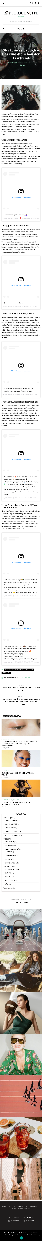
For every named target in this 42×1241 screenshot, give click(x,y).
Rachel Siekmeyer (12, 62)
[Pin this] (24, 65)
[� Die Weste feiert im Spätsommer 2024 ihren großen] (21, 971)
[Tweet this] (21, 65)
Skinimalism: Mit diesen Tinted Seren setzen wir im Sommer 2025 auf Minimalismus (19, 744)
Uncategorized (8, 888)
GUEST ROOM (10, 855)
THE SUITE (34, 62)
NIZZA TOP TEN (10, 880)
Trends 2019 (6, 673)
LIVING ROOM (10, 863)
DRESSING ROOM (7, 800)
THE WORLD (8, 867)
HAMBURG (9, 873)
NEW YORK (9, 877)
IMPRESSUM (34, 1206)
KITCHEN (8, 859)
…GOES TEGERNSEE (12, 832)
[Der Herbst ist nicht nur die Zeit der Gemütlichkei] (21, 930)
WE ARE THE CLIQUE (12, 835)
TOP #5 (9, 852)
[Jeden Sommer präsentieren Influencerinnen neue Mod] (21, 1054)
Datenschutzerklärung (21, 1209)
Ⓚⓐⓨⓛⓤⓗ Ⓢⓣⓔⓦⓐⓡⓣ (23, 662)
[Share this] (17, 65)
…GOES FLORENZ (11, 820)
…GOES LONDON (11, 824)
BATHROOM (27, 62)
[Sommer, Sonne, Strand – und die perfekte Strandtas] (21, 1179)
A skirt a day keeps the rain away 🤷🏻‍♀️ (15, 215)
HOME (4, 1206)
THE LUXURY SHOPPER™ (23, 497)
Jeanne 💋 (17, 218)
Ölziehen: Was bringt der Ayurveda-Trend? (18, 774)
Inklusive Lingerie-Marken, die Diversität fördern (16, 803)
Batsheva (17, 394)
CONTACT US (22, 1206)
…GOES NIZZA (10, 828)
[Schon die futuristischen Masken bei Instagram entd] (21, 1013)
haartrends (29, 669)
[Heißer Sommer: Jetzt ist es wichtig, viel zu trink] (21, 1137)
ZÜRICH (8, 884)
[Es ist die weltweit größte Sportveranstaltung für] (21, 1096)
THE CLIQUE (8, 818)
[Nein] (39, 1236)
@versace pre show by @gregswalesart (16, 303)
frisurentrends (17, 669)
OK (22, 1238)
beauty (7, 669)
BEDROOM (9, 845)
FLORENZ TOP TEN (12, 869)
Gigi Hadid (17, 306)
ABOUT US (12, 1206)
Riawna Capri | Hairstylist (22, 595)
